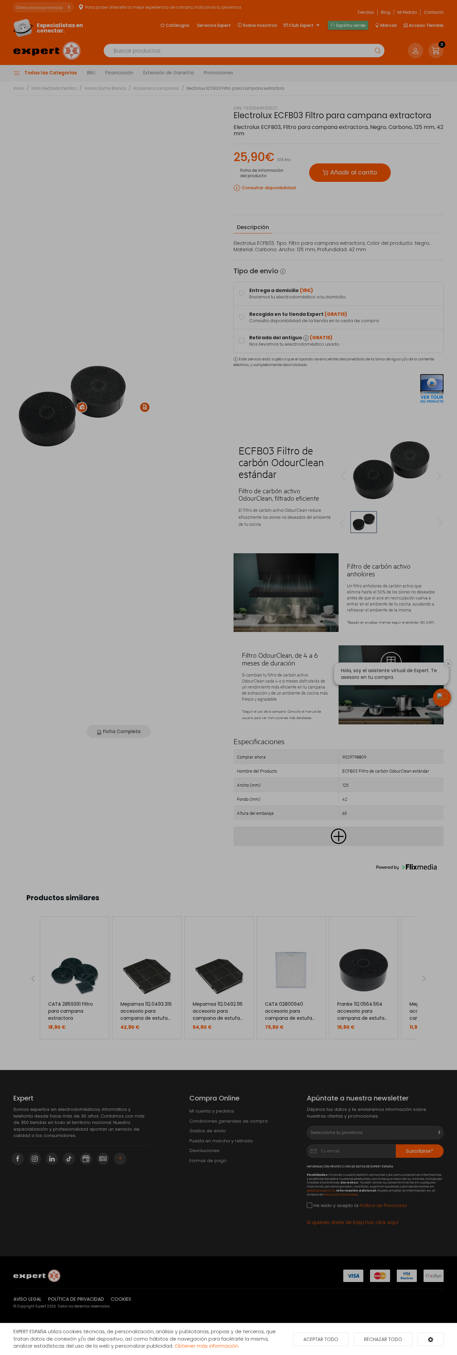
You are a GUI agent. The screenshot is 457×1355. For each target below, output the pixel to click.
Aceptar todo (320, 1339)
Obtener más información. (207, 1346)
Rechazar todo (383, 1339)
